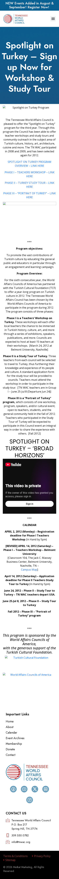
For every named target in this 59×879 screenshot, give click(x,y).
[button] (53, 18)
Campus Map (29, 569)
